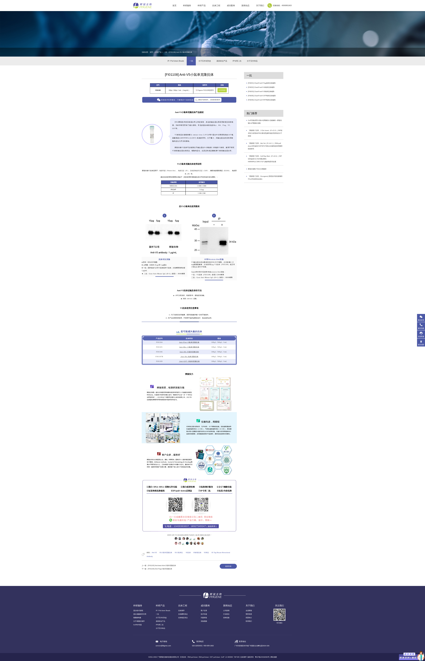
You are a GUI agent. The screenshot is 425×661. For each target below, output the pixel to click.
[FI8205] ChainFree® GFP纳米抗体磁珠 (262, 96)
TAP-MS (237, 657)
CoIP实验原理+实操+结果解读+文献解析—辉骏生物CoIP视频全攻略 (265, 121)
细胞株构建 (137, 617)
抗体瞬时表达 (183, 614)
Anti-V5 (154, 552)
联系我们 (249, 621)
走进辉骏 (249, 610)
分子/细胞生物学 (139, 621)
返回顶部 (421, 345)
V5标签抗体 (197, 552)
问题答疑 (204, 617)
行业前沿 (226, 614)
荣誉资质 (249, 614)
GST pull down (215, 657)
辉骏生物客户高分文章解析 (257, 169)
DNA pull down (204, 657)
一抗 (165, 52)
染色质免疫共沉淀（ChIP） (199, 170)
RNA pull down (193, 657)
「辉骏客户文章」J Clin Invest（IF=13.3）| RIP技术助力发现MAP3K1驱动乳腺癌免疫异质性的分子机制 (265, 133)
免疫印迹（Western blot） (168, 170)
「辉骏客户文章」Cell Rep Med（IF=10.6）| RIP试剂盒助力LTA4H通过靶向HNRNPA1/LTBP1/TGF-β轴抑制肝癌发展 (265, 159)
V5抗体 (188, 552)
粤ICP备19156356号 (262, 657)
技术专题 (204, 614)
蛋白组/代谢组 (138, 610)
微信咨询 (421, 320)
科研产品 (158, 52)
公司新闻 (226, 610)
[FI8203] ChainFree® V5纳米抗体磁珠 (261, 91)
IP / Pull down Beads (176, 61)
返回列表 (228, 566)
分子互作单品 (252, 61)
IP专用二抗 (237, 61)
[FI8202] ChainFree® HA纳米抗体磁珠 (261, 87)
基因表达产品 (221, 61)
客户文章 (204, 610)
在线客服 (421, 336)
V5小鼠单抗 (179, 552)
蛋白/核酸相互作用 (139, 614)
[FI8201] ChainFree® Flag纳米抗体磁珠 (262, 83)
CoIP (222, 657)
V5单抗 (206, 552)
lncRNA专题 (137, 625)
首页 (174, 5)
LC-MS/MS (229, 657)
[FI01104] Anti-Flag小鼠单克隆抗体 (160, 569)
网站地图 (274, 657)
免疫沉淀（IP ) (183, 170)
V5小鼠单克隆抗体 (165, 552)
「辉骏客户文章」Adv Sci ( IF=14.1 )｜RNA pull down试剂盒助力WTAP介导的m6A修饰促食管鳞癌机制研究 (265, 146)
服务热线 (421, 327)
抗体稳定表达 (183, 617)
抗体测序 (181, 610)
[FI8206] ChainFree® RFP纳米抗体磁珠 (262, 100)
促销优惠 (226, 617)
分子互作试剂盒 (205, 61)
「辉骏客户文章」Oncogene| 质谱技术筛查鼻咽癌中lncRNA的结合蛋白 (265, 177)
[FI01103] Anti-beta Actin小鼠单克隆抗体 (162, 565)
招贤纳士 (249, 617)
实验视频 (204, 621)
